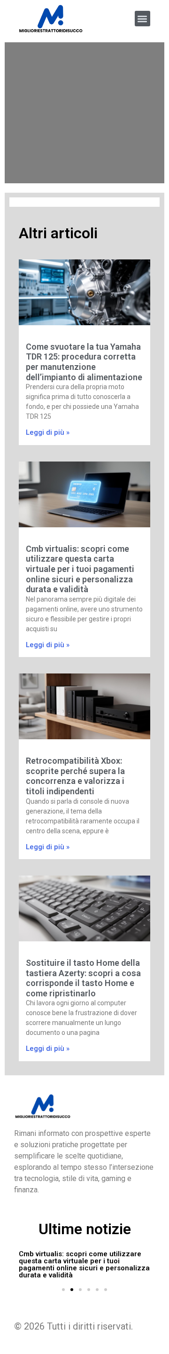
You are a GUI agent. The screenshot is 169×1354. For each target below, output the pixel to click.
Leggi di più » (47, 432)
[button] (142, 18)
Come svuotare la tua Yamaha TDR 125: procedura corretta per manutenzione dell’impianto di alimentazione (84, 362)
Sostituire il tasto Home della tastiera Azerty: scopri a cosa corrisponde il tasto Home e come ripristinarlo (83, 978)
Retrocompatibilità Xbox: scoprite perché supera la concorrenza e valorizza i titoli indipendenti (75, 776)
